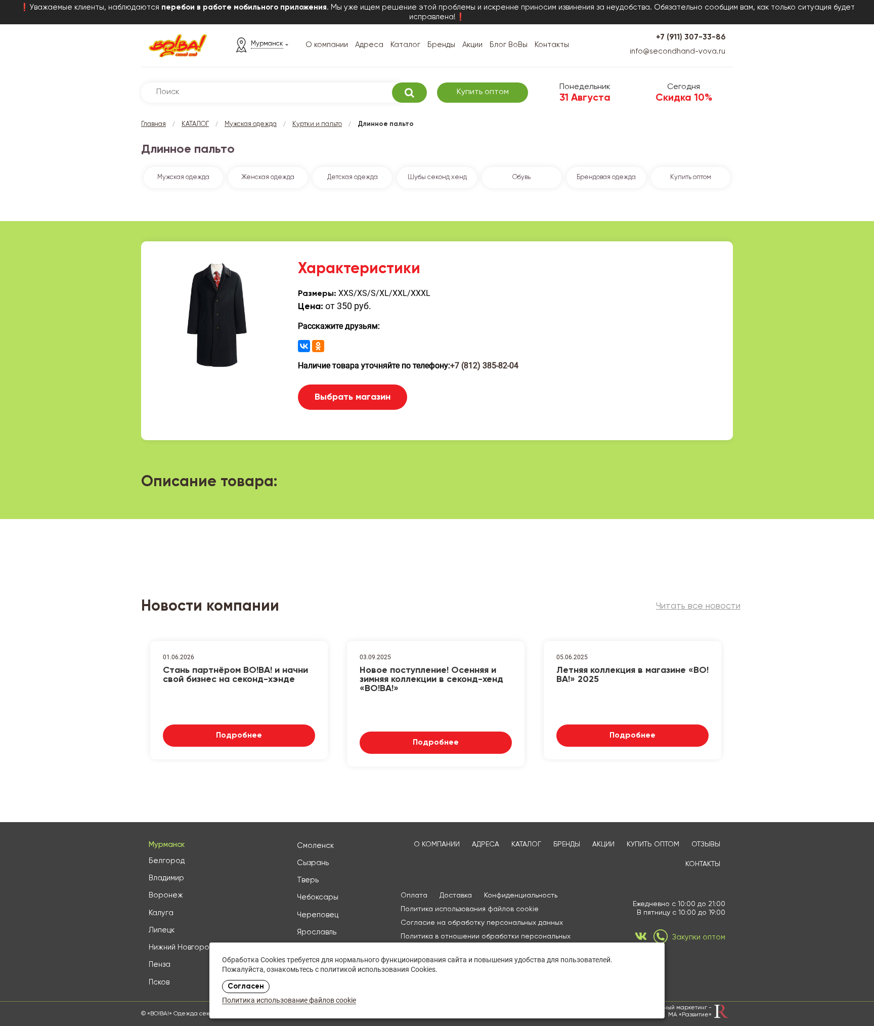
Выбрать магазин (352, 397)
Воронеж (166, 895)
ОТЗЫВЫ (705, 844)
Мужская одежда (251, 124)
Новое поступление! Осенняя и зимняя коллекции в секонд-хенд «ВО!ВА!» (431, 678)
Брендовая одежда (606, 177)
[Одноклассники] (318, 346)
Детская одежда (352, 177)
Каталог (405, 45)
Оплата (414, 895)
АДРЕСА (485, 844)
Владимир (166, 878)
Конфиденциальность (520, 895)
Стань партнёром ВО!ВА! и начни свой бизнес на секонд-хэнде (235, 675)
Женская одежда (267, 177)
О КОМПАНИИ (437, 844)
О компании (326, 45)
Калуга (161, 913)
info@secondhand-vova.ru (677, 51)
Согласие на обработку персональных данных (482, 922)
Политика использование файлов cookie (289, 1001)
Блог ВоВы (509, 45)
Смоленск (315, 845)
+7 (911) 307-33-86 (690, 37)
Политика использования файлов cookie (470, 909)
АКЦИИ (603, 844)
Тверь (308, 880)
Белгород (167, 861)
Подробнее (239, 736)
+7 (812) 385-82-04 (484, 365)
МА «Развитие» (690, 1015)
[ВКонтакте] (304, 346)
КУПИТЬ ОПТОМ (653, 844)
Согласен (246, 986)
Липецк (161, 930)
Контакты (552, 45)
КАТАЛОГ (195, 124)
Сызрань (313, 863)
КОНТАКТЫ (702, 864)
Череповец (317, 915)
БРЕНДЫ (566, 844)
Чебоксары (317, 897)
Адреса (369, 45)
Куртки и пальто (317, 124)
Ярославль (316, 932)
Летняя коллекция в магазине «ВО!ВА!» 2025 (632, 675)
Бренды (441, 45)
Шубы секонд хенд (437, 177)
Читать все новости (698, 606)
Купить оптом (483, 92)
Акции (472, 45)
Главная (153, 124)
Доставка (456, 895)
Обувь (521, 177)
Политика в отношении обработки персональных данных (486, 941)
